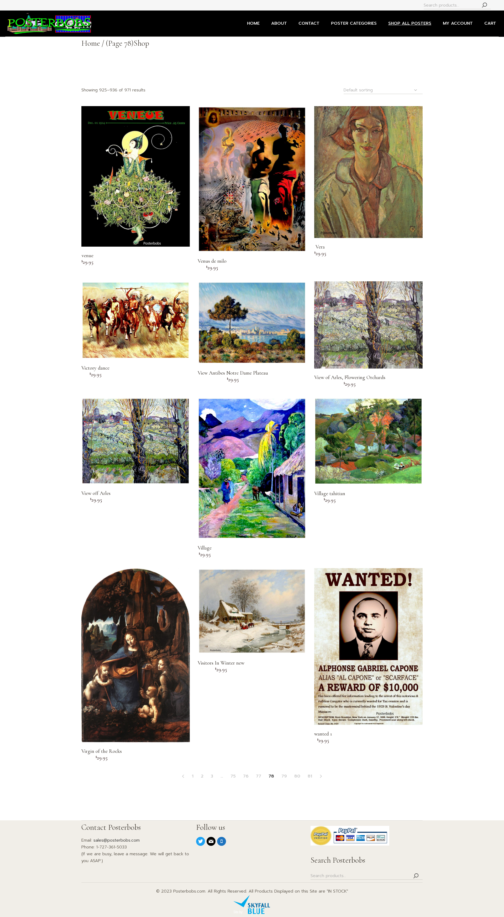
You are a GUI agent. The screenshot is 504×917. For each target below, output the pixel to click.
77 (258, 776)
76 (246, 776)
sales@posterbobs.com (116, 840)
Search (484, 5)
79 (284, 776)
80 (297, 776)
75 (233, 776)
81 (310, 776)
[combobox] (383, 90)
